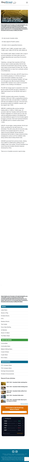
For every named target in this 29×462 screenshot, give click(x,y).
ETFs (2, 318)
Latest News (4, 310)
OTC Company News (6, 365)
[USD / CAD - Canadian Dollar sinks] (3, 396)
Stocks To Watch (5, 332)
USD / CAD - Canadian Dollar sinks (14, 395)
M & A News (4, 357)
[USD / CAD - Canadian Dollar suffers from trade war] (3, 392)
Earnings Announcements (7, 371)
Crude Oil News (5, 352)
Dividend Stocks (5, 315)
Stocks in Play (4, 313)
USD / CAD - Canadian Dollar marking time (16, 382)
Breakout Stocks (5, 321)
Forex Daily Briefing (6, 327)
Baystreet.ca (11, 456)
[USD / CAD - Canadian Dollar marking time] (3, 383)
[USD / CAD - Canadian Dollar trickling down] (3, 388)
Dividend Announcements (7, 373)
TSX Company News (6, 368)
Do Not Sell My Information (20, 454)
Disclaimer (6, 454)
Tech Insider (4, 324)
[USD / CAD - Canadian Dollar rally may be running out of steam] (3, 401)
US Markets (4, 330)
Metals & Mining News (6, 349)
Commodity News (5, 346)
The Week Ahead (5, 335)
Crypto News (4, 354)
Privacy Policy (11, 454)
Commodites (4, 343)
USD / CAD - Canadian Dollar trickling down (17, 386)
